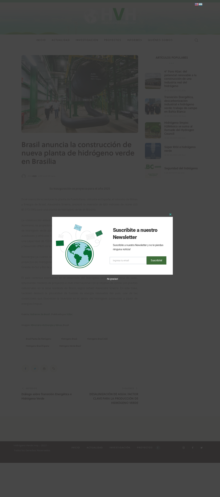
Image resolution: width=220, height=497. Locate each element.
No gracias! (112, 279)
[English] (197, 4)
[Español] (200, 4)
